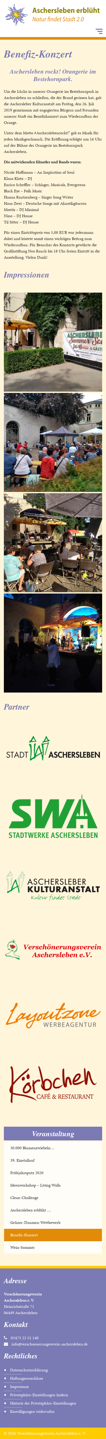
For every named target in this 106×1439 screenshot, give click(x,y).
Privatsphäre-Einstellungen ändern (39, 1395)
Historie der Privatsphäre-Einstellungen (43, 1403)
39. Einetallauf (22, 1160)
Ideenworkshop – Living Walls (35, 1185)
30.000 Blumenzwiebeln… (32, 1148)
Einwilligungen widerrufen (32, 1411)
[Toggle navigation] (99, 31)
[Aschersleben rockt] (53, 342)
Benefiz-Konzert (24, 1235)
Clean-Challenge (24, 1198)
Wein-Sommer (22, 1247)
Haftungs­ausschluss (26, 1378)
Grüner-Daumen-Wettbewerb (35, 1222)
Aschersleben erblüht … (30, 1210)
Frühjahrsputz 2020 (26, 1173)
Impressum (19, 1386)
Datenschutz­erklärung (29, 1370)
